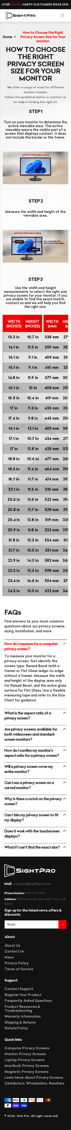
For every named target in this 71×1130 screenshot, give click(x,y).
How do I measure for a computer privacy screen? (31, 646)
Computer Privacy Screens (27, 1048)
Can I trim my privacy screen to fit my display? (31, 817)
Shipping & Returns (20, 1022)
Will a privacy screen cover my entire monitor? (28, 769)
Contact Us (14, 951)
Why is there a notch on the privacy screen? (33, 801)
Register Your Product (23, 995)
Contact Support (19, 989)
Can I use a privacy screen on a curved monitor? (29, 785)
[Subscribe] (62, 924)
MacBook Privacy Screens (27, 1066)
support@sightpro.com (33, 884)
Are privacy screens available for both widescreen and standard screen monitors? (30, 734)
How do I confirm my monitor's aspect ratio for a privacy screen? (31, 753)
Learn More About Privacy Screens (34, 1077)
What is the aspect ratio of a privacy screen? (27, 715)
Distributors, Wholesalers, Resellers (34, 1083)
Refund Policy (16, 1028)
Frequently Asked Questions (28, 1001)
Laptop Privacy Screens (25, 1060)
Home (7, 37)
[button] (62, 15)
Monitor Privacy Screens (25, 1054)
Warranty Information (23, 1016)
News (9, 957)
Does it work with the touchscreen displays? (32, 833)
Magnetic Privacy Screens (26, 1072)
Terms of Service (19, 969)
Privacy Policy (17, 963)
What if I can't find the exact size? (32, 847)
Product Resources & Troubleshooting (22, 1009)
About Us (12, 945)
